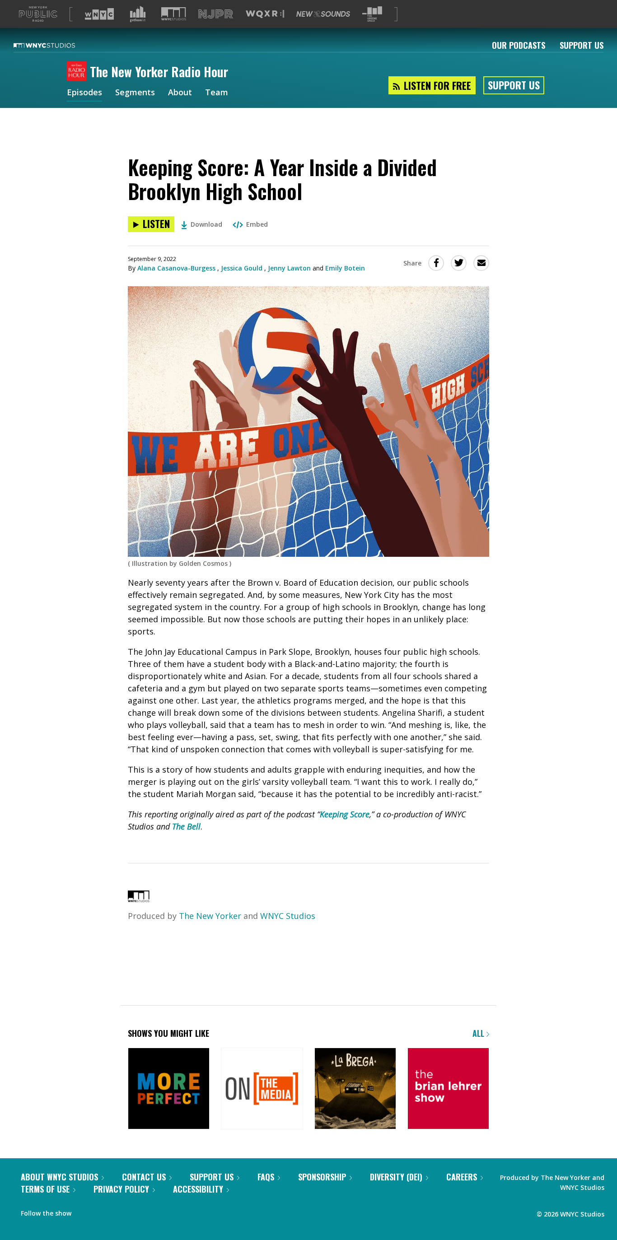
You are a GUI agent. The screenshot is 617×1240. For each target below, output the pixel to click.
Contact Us (144, 1177)
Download (206, 224)
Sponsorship (322, 1177)
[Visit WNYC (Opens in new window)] (99, 14)
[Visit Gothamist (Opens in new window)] (137, 14)
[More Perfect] (169, 1089)
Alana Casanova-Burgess (176, 268)
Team (216, 93)
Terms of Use (45, 1189)
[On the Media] (262, 1089)
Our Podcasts (518, 45)
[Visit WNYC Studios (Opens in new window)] (173, 13)
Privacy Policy (121, 1189)
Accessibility (198, 1189)
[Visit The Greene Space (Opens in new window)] (372, 14)
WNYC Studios (287, 915)
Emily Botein (345, 268)
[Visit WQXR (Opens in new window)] (265, 14)
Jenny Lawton (289, 268)
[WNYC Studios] (139, 899)
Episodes (84, 93)
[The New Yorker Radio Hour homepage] (78, 71)
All (479, 1033)
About (180, 93)
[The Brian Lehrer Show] (448, 1089)
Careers (461, 1177)
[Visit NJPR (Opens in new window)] (215, 14)
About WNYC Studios (59, 1177)
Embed (257, 224)
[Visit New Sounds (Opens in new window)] (323, 14)
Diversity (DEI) (396, 1177)
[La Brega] (355, 1089)
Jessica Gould (241, 268)
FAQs (265, 1177)
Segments (135, 93)
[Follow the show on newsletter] (102, 1211)
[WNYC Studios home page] (56, 45)
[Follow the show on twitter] (84, 1211)
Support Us (581, 45)
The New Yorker (210, 915)
